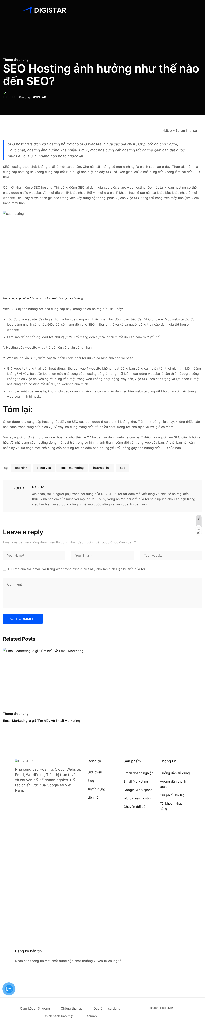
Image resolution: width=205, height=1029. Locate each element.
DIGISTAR (39, 97)
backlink (21, 468)
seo (122, 468)
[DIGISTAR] (44, 10)
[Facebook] (16, 979)
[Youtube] (31, 979)
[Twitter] (24, 979)
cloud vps (44, 468)
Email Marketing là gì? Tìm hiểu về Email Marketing (41, 721)
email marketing (72, 468)
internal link (101, 468)
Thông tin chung (15, 60)
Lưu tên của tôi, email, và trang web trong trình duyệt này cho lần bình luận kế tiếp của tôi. (77, 569)
